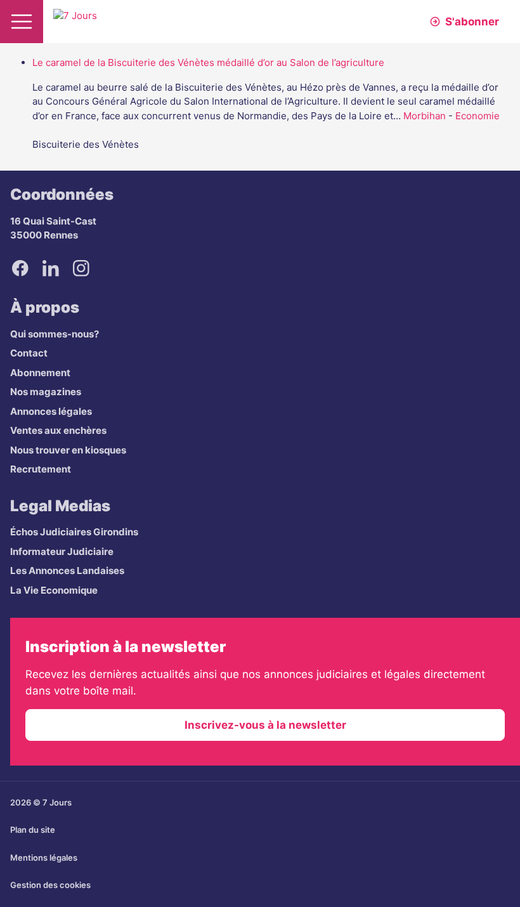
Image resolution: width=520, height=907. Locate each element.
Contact (29, 353)
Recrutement (40, 469)
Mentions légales (43, 857)
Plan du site (32, 830)
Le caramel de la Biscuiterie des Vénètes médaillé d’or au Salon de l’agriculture (208, 62)
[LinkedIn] (51, 268)
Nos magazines (45, 392)
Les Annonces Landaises (67, 570)
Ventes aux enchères (58, 430)
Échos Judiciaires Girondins (74, 532)
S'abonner (472, 21)
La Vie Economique (54, 590)
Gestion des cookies (50, 885)
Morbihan (424, 116)
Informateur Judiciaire (62, 551)
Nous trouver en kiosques (68, 450)
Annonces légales (51, 411)
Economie (477, 116)
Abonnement (40, 373)
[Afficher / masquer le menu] (21, 21)
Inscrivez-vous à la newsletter (265, 725)
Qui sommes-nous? (54, 334)
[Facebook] (20, 268)
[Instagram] (81, 268)
